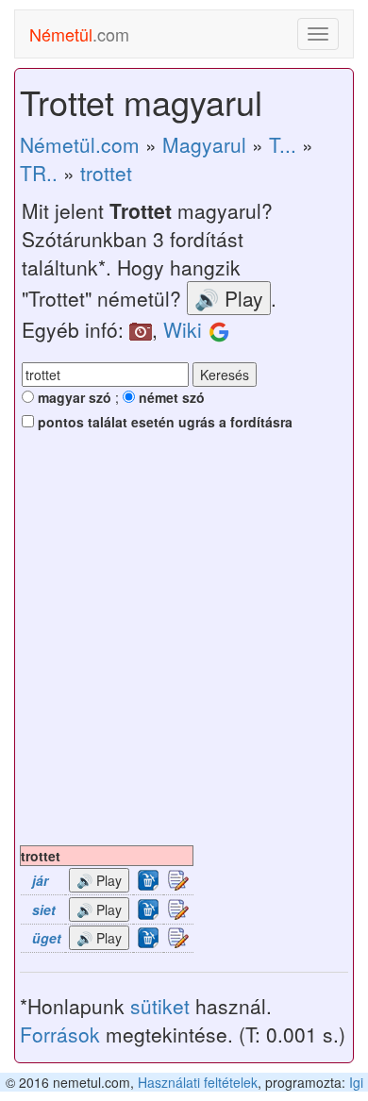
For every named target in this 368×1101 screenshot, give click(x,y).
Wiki (182, 329)
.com (79, 34)
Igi (356, 1082)
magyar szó (72, 397)
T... (282, 144)
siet (44, 909)
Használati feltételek (198, 1082)
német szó (170, 397)
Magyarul (204, 144)
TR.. (39, 172)
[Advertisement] (184, 652)
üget (46, 937)
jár (40, 880)
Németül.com (80, 144)
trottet (106, 172)
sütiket (160, 1006)
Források (60, 1034)
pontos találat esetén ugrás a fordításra (163, 421)
